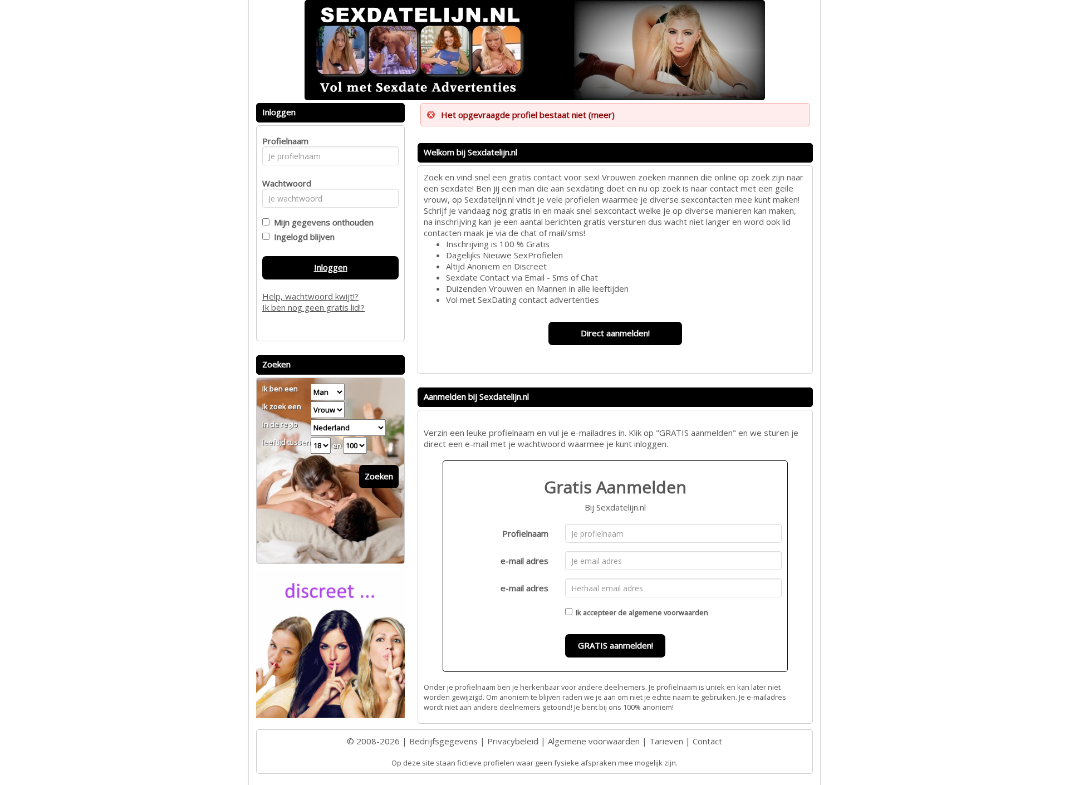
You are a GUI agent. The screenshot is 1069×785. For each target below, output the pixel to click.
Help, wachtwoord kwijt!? (310, 296)
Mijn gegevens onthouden (321, 222)
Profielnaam (525, 533)
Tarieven (666, 741)
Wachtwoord (283, 183)
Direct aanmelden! (615, 332)
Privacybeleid (512, 741)
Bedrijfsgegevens (443, 741)
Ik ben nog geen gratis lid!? (313, 307)
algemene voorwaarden (668, 612)
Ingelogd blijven (302, 236)
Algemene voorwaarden (594, 741)
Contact (707, 741)
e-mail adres (524, 560)
